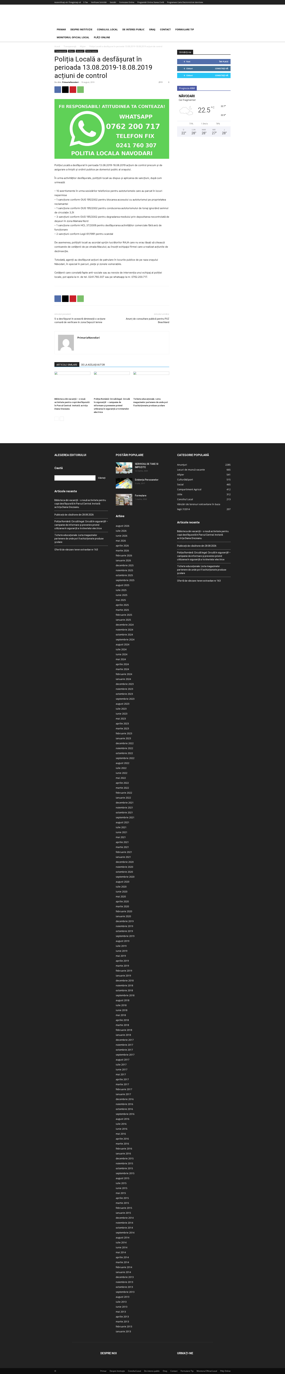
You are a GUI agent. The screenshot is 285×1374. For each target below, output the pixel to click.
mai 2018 (121, 1015)
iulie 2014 (121, 1242)
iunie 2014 (121, 1247)
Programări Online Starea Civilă (150, 2)
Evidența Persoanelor (146, 479)
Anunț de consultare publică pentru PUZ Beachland (147, 320)
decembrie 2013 (125, 1277)
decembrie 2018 (125, 980)
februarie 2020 (124, 911)
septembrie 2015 (125, 1173)
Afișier (83, 46)
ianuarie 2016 (123, 1153)
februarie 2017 (124, 1089)
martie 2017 (122, 1084)
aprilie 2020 (122, 901)
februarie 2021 (124, 852)
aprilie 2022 (122, 782)
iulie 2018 (121, 1005)
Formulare (140, 495)
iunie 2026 (121, 535)
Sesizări (113, 2)
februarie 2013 (124, 1326)
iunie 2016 (121, 1128)
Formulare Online (126, 2)
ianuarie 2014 (123, 1272)
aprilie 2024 (122, 664)
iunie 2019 (121, 950)
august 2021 (122, 822)
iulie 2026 (121, 530)
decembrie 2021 (125, 802)
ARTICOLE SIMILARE (66, 364)
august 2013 (122, 1296)
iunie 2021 (121, 832)
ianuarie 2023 (123, 738)
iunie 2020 (121, 891)
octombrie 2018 (124, 990)
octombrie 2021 (124, 812)
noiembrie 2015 (124, 1163)
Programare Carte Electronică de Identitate (185, 2)
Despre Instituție (81, 29)
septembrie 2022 (125, 758)
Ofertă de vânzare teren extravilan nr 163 (76, 549)
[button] (227, 29)
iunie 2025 (121, 595)
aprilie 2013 (122, 1316)
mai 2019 (121, 955)
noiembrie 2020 (124, 866)
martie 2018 (122, 1025)
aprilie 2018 (122, 1020)
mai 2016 (121, 1133)
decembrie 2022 (125, 743)
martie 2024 (122, 669)
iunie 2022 (121, 772)
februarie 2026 (124, 555)
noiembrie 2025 (124, 570)
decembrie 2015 (125, 1158)
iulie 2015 (121, 1183)
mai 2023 (121, 718)
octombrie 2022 (124, 753)
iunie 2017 (121, 1069)
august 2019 (122, 941)
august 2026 (122, 525)
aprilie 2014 (122, 1257)
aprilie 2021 (122, 842)
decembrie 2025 (125, 565)
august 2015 (122, 1178)
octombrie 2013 (124, 1286)
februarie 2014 (124, 1267)
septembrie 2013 (125, 1291)
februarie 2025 (124, 614)
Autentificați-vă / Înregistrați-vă (67, 2)
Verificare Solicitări (99, 2)
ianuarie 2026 (123, 560)
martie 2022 (122, 787)
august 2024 (122, 644)
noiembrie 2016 (124, 1104)
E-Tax (85, 2)
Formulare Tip (184, 29)
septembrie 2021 (125, 817)
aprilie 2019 (122, 960)
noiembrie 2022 (124, 748)
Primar (61, 29)
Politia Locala (91, 51)
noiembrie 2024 (124, 629)
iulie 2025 (121, 590)
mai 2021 (121, 837)
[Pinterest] (73, 89)
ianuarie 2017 (123, 1094)
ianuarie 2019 (123, 975)
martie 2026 (122, 550)
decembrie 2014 (125, 1217)
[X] (65, 89)
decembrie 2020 (125, 861)
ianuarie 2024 (123, 679)
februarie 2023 (124, 733)
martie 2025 (122, 609)
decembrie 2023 (125, 684)
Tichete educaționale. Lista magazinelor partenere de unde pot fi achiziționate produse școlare (150, 402)
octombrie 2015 (124, 1168)
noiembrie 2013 (124, 1282)
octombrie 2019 (124, 931)
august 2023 (122, 703)
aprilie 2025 (122, 604)
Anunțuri (80, 51)
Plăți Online (102, 37)
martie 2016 (122, 1143)
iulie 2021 (121, 827)
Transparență (70, 46)
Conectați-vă (221, 68)
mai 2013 (121, 1311)
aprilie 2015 (122, 1198)
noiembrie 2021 (124, 807)
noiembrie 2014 (124, 1222)
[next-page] (62, 419)
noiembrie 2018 (124, 985)
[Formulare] (124, 499)
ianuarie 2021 (123, 857)
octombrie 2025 (124, 575)
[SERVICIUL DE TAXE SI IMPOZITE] (124, 467)
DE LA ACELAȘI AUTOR (93, 364)
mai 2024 (121, 659)
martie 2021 (122, 847)
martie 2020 (122, 906)
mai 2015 (121, 1193)
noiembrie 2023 (124, 688)
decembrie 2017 (125, 1039)
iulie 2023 (121, 708)
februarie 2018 (124, 1029)
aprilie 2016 (122, 1138)
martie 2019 (122, 965)
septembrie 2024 (125, 639)
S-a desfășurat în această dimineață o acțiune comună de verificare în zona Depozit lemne (79, 320)
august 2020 (122, 881)
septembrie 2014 (125, 1232)
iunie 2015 (121, 1188)
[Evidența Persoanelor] (124, 483)
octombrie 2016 (124, 1109)
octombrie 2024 (124, 634)
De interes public (133, 29)
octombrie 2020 (124, 871)
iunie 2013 (121, 1306)
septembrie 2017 (125, 1054)
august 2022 (122, 763)
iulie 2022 (121, 768)
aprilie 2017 (122, 1079)
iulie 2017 (121, 1064)
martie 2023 (122, 728)
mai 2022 (121, 777)
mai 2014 (121, 1252)
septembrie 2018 (125, 995)
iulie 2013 (121, 1301)
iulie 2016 (121, 1123)
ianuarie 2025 (123, 619)
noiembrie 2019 (124, 926)
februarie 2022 (124, 792)
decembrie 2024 (125, 624)
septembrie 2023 (125, 698)
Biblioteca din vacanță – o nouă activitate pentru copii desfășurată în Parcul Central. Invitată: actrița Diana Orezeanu (80, 503)
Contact (165, 29)
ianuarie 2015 (123, 1212)
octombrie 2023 (124, 693)
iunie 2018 (121, 1010)
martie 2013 (122, 1321)
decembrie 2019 (125, 921)
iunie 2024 (121, 654)
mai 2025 (121, 599)
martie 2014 (122, 1262)
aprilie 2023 (122, 723)
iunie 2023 (121, 713)
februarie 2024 (124, 674)
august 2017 (122, 1059)
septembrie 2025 (125, 580)
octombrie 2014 (124, 1227)
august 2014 (122, 1237)
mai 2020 (121, 896)
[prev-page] (56, 419)
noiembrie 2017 (124, 1044)
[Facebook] (57, 89)
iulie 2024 (121, 649)
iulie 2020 (121, 886)
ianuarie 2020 (123, 916)
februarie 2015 (124, 1207)
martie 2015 (122, 1202)
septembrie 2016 (125, 1114)
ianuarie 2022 (123, 797)
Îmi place (223, 61)
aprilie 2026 (122, 545)
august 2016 (122, 1118)
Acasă (57, 46)
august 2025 (122, 585)
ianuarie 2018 (123, 1034)
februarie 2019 (124, 970)
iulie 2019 (121, 945)
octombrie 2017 (124, 1049)
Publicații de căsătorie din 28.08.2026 (74, 514)
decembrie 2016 (125, 1099)
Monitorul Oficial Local (73, 37)
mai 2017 (121, 1074)
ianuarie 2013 (123, 1331)
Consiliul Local (107, 29)
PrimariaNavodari (70, 82)
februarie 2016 (124, 1148)
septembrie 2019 (125, 936)
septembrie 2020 (125, 876)
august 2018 (122, 1000)
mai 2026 (121, 540)
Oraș (152, 29)
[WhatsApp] (80, 89)
